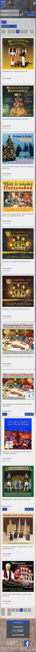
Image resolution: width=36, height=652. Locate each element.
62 (32, 31)
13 (3, 614)
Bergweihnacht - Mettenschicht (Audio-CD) (16, 499)
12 (25, 31)
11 (21, 31)
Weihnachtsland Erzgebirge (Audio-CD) (15, 119)
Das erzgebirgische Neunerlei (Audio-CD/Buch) (17, 356)
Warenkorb (31, 15)
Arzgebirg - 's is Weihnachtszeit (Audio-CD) (16, 261)
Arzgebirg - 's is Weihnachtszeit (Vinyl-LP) (16, 309)
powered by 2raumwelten (28, 649)
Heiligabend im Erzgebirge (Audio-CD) (14, 71)
